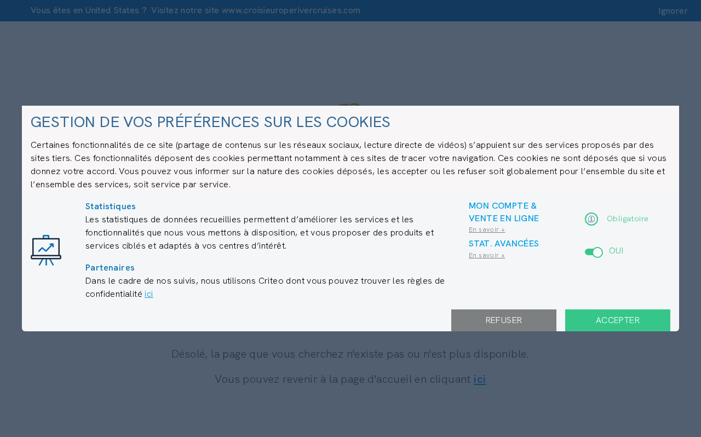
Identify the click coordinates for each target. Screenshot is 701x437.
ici (149, 294)
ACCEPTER (618, 320)
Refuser (504, 320)
